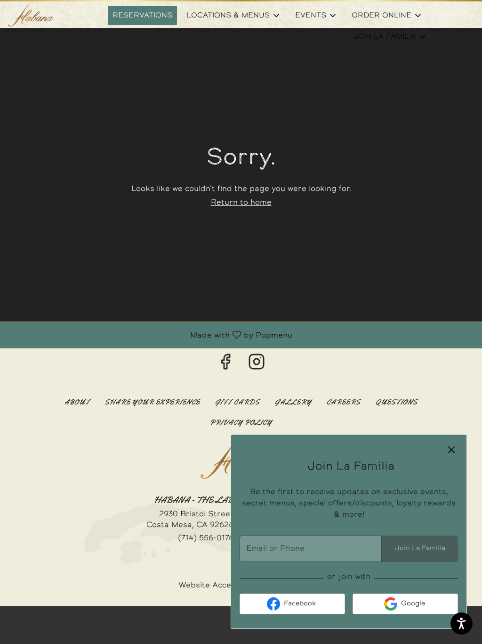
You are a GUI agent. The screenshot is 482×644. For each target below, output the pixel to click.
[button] (234, 15)
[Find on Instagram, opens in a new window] (256, 365)
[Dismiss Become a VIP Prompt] (451, 449)
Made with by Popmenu (149, 335)
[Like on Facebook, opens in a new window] (225, 365)
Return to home (241, 202)
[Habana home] (50, 15)
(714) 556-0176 (205, 538)
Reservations (142, 15)
